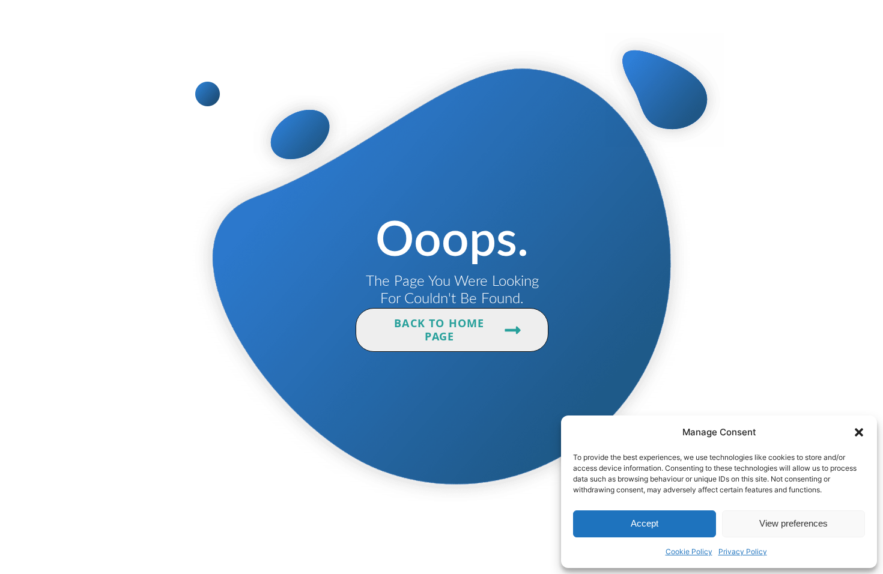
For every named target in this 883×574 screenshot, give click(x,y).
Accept (644, 523)
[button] (859, 432)
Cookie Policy (689, 551)
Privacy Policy (742, 551)
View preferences (793, 523)
